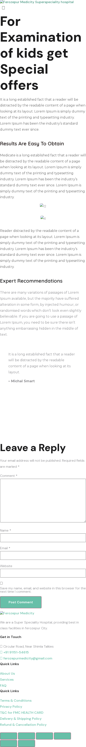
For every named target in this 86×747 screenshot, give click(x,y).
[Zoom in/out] (62, 736)
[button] (43, 8)
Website (6, 566)
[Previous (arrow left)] (8, 743)
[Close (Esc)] (8, 736)
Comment (8, 475)
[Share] (26, 736)
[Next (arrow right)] (26, 743)
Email (5, 548)
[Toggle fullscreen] (44, 736)
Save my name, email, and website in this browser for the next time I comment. (43, 590)
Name (5, 530)
